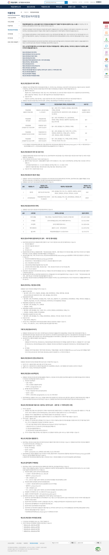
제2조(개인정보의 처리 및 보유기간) (31, 54)
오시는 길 (42, 543)
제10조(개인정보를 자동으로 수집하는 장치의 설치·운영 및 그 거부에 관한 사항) (42, 70)
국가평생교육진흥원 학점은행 (19, 2)
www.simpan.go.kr (41, 512)
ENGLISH (92, 2)
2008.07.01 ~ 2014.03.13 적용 (32, 531)
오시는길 (10, 38)
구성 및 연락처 (12, 18)
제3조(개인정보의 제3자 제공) (29, 56)
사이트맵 (86, 2)
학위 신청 (59, 7)
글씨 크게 (100, 2)
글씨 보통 (98, 2)
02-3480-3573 (43, 492)
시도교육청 (11, 22)
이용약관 (10, 26)
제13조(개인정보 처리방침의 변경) (30, 75)
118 (36, 478)
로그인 (80, 2)
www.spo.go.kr (52, 492)
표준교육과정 (31, 7)
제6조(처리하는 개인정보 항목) (30, 62)
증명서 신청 (71, 7)
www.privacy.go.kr (71, 144)
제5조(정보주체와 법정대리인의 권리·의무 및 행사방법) (36, 60)
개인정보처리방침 (13, 30)
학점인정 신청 (45, 7)
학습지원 (84, 7)
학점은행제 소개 (16, 7)
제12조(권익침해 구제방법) (29, 73)
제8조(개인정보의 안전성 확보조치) (31, 66)
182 (41, 494)
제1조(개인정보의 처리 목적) (29, 52)
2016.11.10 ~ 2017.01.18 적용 (32, 525)
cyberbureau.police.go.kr (49, 494)
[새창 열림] (98, 549)
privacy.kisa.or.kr (36, 476)
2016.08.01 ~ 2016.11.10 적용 (32, 527)
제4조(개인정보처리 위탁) (28, 58)
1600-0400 (33, 395)
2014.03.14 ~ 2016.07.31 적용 (32, 529)
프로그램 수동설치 (13, 42)
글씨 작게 (97, 2)
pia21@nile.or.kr (33, 451)
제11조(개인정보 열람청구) (29, 72)
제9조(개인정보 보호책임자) (29, 68)
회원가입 (74, 2)
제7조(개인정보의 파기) (28, 64)
